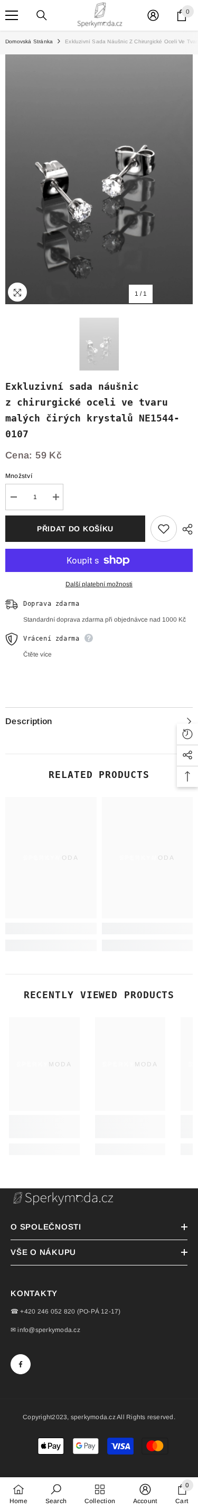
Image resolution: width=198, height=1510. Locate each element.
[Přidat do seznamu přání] (163, 528)
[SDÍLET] (185, 529)
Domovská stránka (29, 41)
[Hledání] (41, 15)
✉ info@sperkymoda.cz (45, 1330)
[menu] (11, 15)
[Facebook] (21, 1364)
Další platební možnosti (99, 584)
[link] (51, 928)
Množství (18, 476)
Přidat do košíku (75, 528)
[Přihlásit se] (153, 15)
